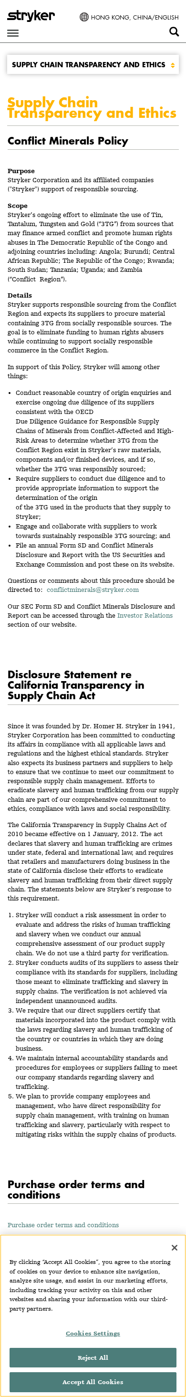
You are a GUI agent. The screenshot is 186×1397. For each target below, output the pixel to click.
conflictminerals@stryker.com (95, 589)
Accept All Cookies (92, 1382)
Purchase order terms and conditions (63, 1225)
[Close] (174, 1247)
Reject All (93, 1357)
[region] (93, 1315)
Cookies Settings (93, 1333)
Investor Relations (145, 615)
